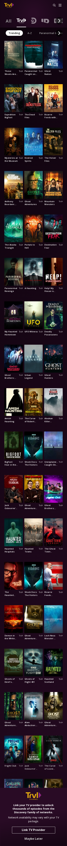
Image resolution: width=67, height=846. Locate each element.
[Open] (60, 5)
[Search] (53, 5)
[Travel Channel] (9, 5)
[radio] (9, 20)
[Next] (59, 20)
